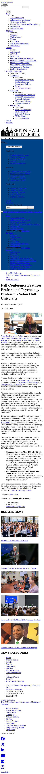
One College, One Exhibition (21, 65)
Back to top (5, 772)
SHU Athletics (20, 116)
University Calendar (22, 114)
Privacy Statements (8, 700)
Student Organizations (18, 69)
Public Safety (10, 723)
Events (8, 120)
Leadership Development (19, 43)
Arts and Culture (12, 660)
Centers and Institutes (18, 22)
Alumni (8, 658)
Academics (14, 75)
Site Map (9, 719)
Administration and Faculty (20, 20)
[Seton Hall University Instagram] (3, 768)
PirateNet (9, 122)
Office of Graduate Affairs (24, 97)
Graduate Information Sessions (21, 58)
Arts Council (15, 52)
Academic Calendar (22, 99)
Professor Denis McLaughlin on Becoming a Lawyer (18, 568)
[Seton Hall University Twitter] (3, 745)
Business (9, 664)
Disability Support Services (16, 725)
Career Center (11, 713)
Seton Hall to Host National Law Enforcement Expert (19, 648)
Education (14, 494)
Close (8, 11)
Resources (14, 90)
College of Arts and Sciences (11, 385)
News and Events (16, 28)
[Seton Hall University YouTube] (4, 756)
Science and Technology (15, 681)
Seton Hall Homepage (23, 110)
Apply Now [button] (25, 248)
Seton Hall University (14, 71)
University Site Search (14, 205)
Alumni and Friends (22, 103)
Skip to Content (7, 2)
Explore (8, 48)
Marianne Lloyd (24, 380)
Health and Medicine (13, 673)
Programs (9, 31)
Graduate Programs (22, 82)
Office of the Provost (23, 88)
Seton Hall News (21, 112)
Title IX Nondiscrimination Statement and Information (21, 702)
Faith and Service (12, 671)
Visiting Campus (12, 721)
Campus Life (10, 666)
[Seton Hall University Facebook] (3, 739)
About (8, 13)
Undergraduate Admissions (25, 95)
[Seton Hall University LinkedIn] (3, 751)
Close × (4, 4)
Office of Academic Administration (23, 60)
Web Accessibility (12, 717)
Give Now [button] (25, 231)
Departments (15, 26)
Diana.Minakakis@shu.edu (21, 490)
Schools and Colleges (23, 84)
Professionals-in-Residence (20, 67)
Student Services (12, 708)
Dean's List (14, 56)
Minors (13, 39)
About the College (17, 18)
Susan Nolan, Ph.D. (8, 423)
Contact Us (5, 704)
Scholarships (15, 46)
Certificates (14, 41)
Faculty (18, 86)
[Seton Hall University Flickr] (3, 762)
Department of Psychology (28, 382)
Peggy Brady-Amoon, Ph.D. (11, 336)
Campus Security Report (15, 728)
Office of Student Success (19, 63)
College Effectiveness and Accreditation (25, 24)
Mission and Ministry (23, 101)
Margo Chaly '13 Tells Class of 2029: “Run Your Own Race (20, 620)
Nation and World (12, 677)
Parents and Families (13, 710)
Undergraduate (15, 37)
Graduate (13, 35)
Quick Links (15, 105)
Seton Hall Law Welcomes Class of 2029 (14, 540)
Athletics (9, 662)
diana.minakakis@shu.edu (15, 507)
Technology (10, 715)
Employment (10, 730)
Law (7, 675)
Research (9, 679)
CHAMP (13, 54)
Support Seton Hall (22, 118)
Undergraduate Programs (24, 80)
